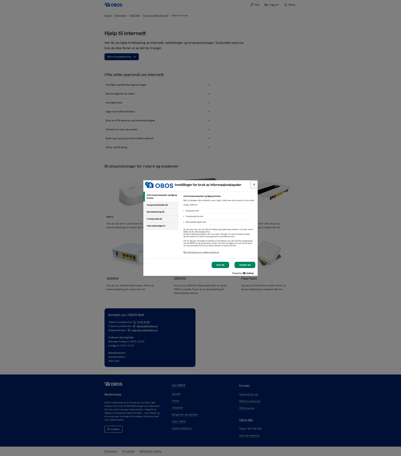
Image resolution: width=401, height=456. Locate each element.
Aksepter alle (244, 265)
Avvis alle (220, 265)
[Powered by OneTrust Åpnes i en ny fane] (244, 274)
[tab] (160, 197)
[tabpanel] (219, 226)
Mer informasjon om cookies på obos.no (201, 252)
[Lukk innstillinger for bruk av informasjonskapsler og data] (254, 184)
